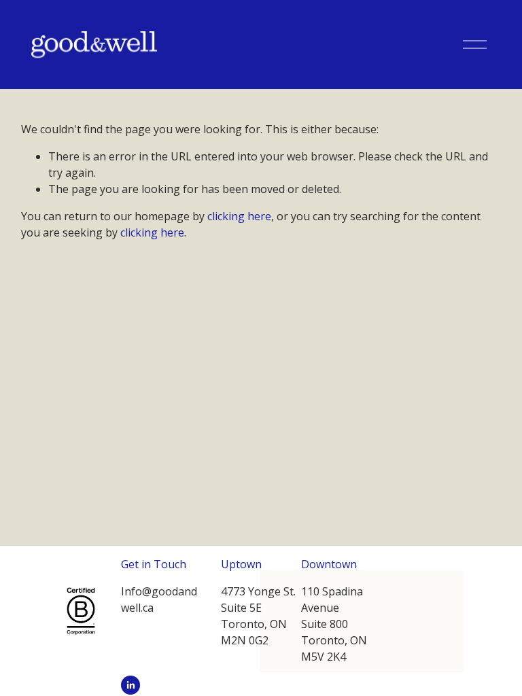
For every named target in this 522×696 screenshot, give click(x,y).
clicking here (239, 216)
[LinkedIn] (130, 685)
